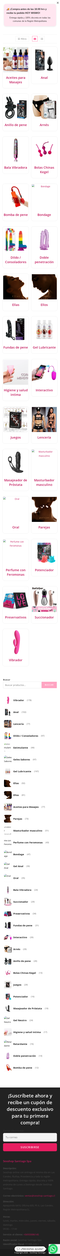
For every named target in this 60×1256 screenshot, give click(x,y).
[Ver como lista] (42, 38)
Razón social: (10, 1240)
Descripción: (9, 1168)
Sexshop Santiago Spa (17, 1161)
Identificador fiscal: (13, 1244)
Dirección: (8, 1201)
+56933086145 (31, 1234)
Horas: (6, 1216)
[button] (53, 1249)
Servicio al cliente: (13, 1234)
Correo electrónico (13, 1130)
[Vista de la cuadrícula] (35, 38)
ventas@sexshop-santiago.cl (40, 1195)
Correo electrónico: (13, 1195)
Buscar (6, 679)
